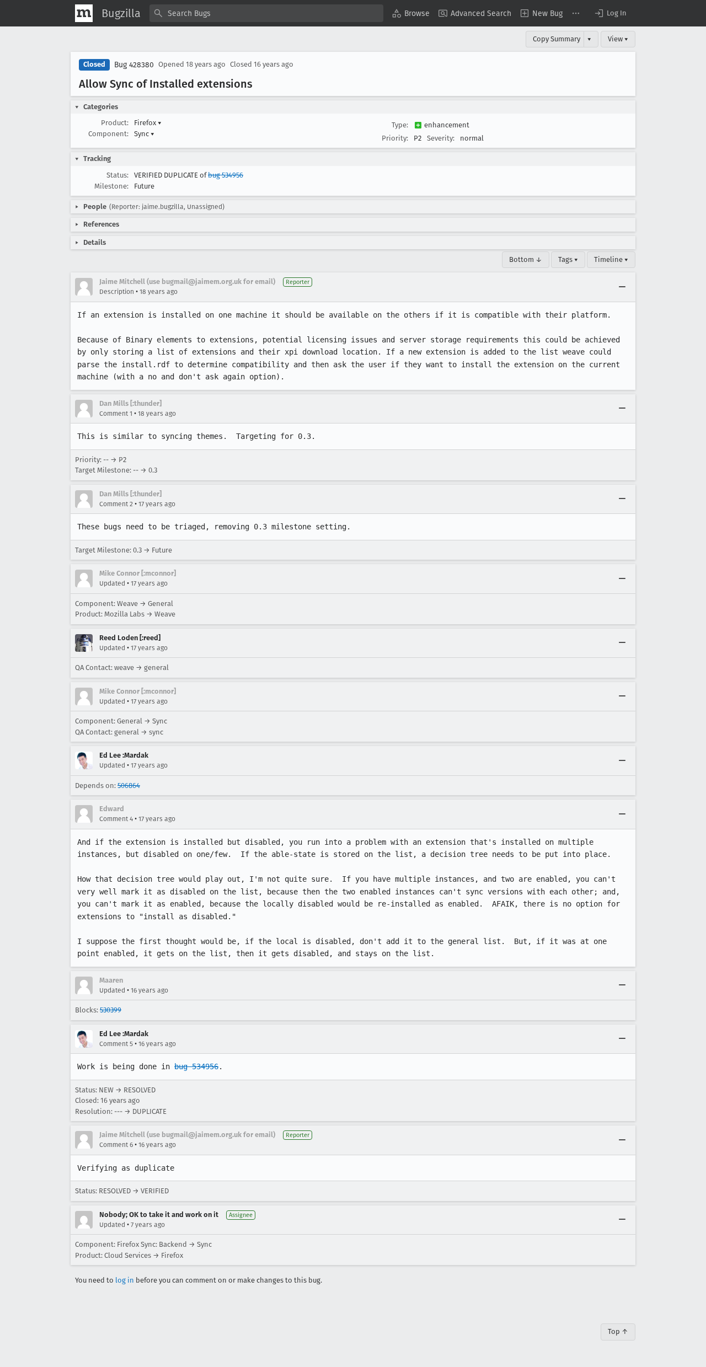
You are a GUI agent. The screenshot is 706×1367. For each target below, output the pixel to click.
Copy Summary (556, 39)
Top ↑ (618, 1331)
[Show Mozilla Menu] (84, 13)
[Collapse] (622, 287)
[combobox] (266, 13)
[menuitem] (411, 13)
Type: (400, 125)
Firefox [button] (148, 123)
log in (124, 1280)
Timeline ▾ (611, 259)
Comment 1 (115, 413)
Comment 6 (116, 1145)
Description (116, 292)
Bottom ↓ (525, 259)
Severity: (440, 138)
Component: (108, 134)
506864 (128, 785)
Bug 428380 (134, 64)
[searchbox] (266, 13)
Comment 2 (116, 504)
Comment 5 (116, 1044)
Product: (115, 123)
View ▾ (618, 39)
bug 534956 (225, 175)
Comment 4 (116, 819)
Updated (112, 583)
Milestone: (111, 186)
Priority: (395, 138)
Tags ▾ (568, 259)
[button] (610, 13)
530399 (110, 1010)
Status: (117, 175)
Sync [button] (144, 134)
